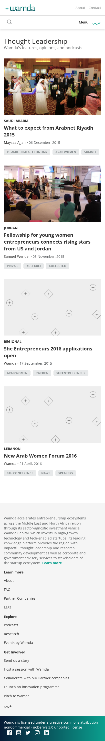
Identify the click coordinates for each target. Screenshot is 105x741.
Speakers (65, 473)
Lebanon (12, 448)
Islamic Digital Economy (27, 152)
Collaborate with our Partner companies (36, 678)
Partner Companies (19, 598)
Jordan (11, 227)
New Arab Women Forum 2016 (40, 455)
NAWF (45, 473)
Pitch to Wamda (17, 696)
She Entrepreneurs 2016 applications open (48, 352)
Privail (12, 266)
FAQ (7, 589)
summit (90, 152)
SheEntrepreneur (70, 373)
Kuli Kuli (33, 266)
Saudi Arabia (16, 120)
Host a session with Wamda (26, 669)
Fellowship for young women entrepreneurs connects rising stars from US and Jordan (47, 242)
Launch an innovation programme (32, 687)
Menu (83, 22)
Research (11, 633)
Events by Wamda (18, 642)
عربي (96, 22)
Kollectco (57, 266)
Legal (8, 607)
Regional (12, 341)
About (80, 7)
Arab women (65, 152)
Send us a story (16, 660)
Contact (95, 7)
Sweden (42, 373)
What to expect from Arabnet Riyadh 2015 (48, 131)
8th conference (20, 473)
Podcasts (11, 625)
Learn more (52, 563)
